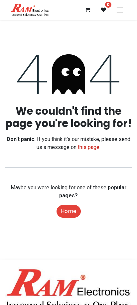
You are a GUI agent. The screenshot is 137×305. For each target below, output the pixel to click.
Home (68, 211)
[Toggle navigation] (120, 10)
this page (88, 147)
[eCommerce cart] (87, 9)
